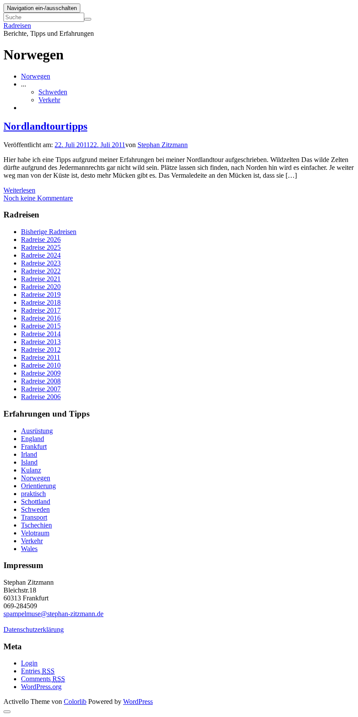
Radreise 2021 (41, 279)
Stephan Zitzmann (163, 144)
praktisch (33, 493)
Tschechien (36, 525)
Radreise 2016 (41, 318)
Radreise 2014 (41, 334)
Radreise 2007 (41, 389)
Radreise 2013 (41, 341)
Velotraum (35, 533)
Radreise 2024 (41, 255)
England (32, 438)
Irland (29, 454)
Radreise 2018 (41, 302)
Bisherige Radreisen (48, 231)
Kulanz (31, 470)
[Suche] (87, 19)
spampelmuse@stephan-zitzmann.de (53, 613)
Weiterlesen (19, 190)
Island (29, 462)
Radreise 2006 (41, 396)
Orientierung (38, 485)
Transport (34, 517)
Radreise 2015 (41, 326)
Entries (38, 671)
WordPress (138, 701)
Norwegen (35, 76)
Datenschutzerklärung (33, 629)
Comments (43, 679)
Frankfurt (34, 446)
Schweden (52, 92)
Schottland (35, 501)
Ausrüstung (37, 430)
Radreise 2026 (41, 239)
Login (29, 663)
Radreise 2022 (41, 271)
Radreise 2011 (40, 357)
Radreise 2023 (41, 263)
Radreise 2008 (41, 381)
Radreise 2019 (41, 294)
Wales (29, 548)
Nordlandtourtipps (45, 126)
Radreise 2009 (41, 373)
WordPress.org (41, 686)
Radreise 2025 (41, 247)
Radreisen (17, 25)
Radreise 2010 (41, 365)
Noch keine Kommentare (38, 198)
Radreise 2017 (41, 310)
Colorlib (75, 701)
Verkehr (49, 99)
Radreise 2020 (41, 286)
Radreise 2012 (41, 349)
